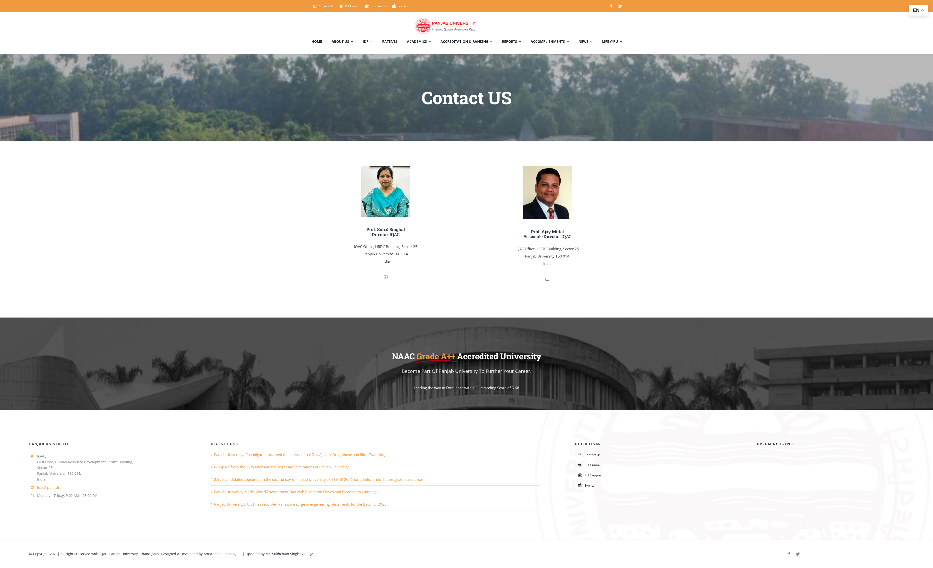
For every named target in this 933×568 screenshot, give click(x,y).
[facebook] (611, 6)
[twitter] (620, 6)
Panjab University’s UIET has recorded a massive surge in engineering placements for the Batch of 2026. (301, 504)
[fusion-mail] (386, 277)
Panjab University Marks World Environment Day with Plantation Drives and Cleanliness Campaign (296, 491)
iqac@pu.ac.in (48, 487)
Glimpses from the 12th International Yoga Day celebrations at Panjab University (281, 467)
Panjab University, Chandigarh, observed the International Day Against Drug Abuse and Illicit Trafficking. (300, 454)
